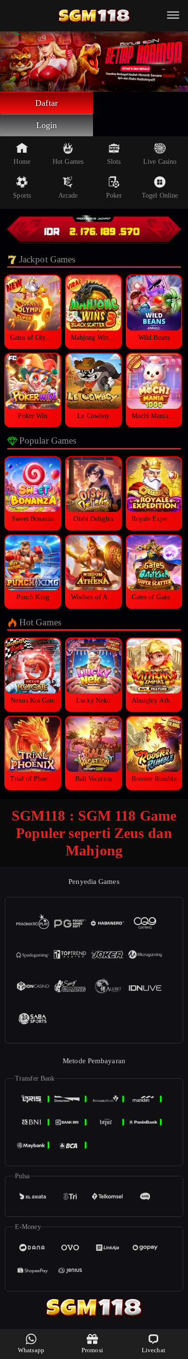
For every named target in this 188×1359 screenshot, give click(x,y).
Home (21, 161)
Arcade (68, 195)
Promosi (92, 1350)
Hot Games (68, 161)
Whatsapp (31, 1350)
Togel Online (160, 195)
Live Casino (159, 161)
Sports (22, 195)
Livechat (153, 1350)
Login (46, 125)
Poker (114, 195)
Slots (114, 161)
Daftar (46, 103)
